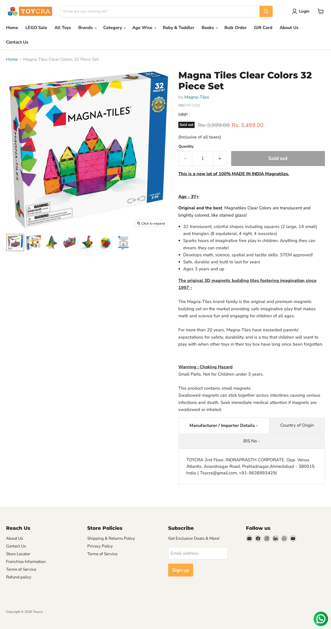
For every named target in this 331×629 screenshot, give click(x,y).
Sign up (180, 570)
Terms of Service (21, 569)
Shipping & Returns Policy (111, 538)
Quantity (186, 146)
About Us (289, 27)
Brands (86, 27)
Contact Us (17, 42)
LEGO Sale (36, 27)
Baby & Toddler (178, 27)
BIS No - (251, 441)
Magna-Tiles (196, 97)
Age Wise (143, 27)
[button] (302, 11)
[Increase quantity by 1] (220, 158)
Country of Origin (297, 425)
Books (208, 27)
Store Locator (18, 554)
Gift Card (263, 27)
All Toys (63, 27)
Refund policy (18, 577)
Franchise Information (26, 561)
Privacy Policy (100, 546)
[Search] (266, 11)
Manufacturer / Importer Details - (223, 425)
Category (113, 27)
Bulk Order (235, 27)
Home (12, 27)
